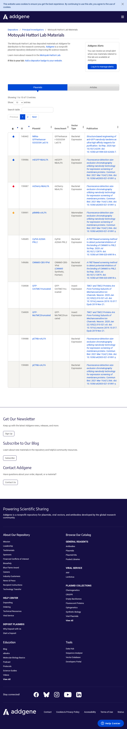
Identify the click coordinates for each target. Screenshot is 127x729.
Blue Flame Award (11, 567)
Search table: (14, 109)
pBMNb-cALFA (39, 212)
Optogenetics (72, 607)
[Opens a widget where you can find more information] (111, 723)
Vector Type (74, 127)
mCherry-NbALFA (40, 186)
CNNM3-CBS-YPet (41, 262)
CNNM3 (59, 268)
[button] (122, 17)
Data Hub (70, 649)
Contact (48, 712)
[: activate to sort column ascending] (13, 127)
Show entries (19, 102)
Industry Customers (11, 576)
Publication (92, 128)
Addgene (50, 46)
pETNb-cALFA (39, 365)
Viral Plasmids (72, 616)
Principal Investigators (33, 29)
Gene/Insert (60, 128)
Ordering (7, 607)
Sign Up (8, 433)
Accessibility (90, 712)
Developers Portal (73, 661)
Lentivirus (70, 577)
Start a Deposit (9, 633)
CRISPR (69, 594)
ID (22, 128)
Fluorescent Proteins (75, 603)
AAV (67, 572)
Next (34, 117)
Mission (6, 541)
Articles (93, 87)
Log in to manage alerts (102, 66)
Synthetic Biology (73, 612)
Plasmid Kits (71, 555)
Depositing (8, 602)
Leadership (8, 546)
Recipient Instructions (12, 585)
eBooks (6, 653)
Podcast (6, 662)
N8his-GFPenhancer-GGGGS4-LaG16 (40, 139)
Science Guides (10, 670)
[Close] (121, 4)
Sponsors (7, 554)
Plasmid (36, 128)
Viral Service (8, 615)
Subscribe (10, 458)
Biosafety (7, 563)
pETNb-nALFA (39, 338)
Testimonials (8, 550)
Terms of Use (107, 712)
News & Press (9, 580)
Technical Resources (12, 611)
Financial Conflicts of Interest (16, 559)
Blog (5, 649)
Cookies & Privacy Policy (67, 712)
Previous (14, 117)
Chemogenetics (73, 590)
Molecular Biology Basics (14, 657)
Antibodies (70, 546)
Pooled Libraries (73, 559)
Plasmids (37, 87)
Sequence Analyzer (74, 653)
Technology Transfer (12, 589)
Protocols (7, 666)
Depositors (13, 29)
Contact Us (10, 482)
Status (121, 712)
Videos (6, 675)
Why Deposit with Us (12, 629)
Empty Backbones (74, 599)
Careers (6, 572)
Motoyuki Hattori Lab (50, 55)
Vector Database (73, 657)
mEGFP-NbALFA (40, 160)
